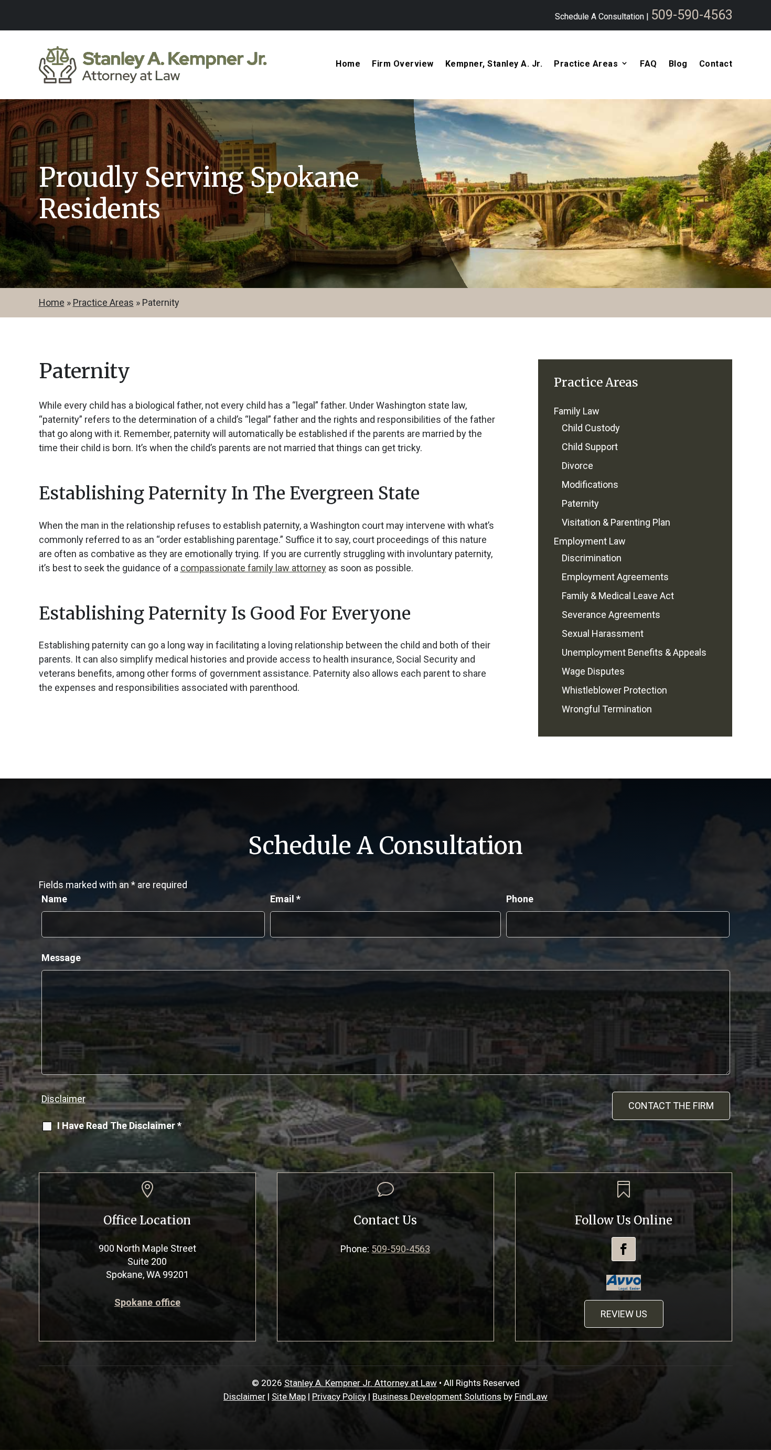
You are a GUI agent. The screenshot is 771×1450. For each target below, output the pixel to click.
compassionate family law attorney (253, 567)
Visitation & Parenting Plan (616, 522)
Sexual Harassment (603, 633)
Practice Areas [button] (586, 64)
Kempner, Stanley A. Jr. (494, 64)
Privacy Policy (339, 1396)
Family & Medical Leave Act (618, 595)
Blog (678, 64)
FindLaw (531, 1396)
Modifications (590, 484)
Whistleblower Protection (614, 690)
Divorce (577, 465)
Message (61, 957)
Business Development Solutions (436, 1396)
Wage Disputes (593, 671)
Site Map (289, 1396)
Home (348, 64)
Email (285, 898)
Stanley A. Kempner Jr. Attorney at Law (360, 1383)
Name (54, 898)
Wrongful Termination (607, 709)
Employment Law (590, 541)
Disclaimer (63, 1098)
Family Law (576, 411)
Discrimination (592, 557)
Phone (519, 898)
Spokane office (147, 1302)
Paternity (580, 503)
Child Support (590, 446)
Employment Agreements (615, 576)
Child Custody (591, 427)
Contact (716, 64)
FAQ (648, 64)
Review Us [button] (624, 1313)
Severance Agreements (611, 614)
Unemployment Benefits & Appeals (634, 652)
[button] (760, 1373)
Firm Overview (403, 64)
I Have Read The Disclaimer (119, 1125)
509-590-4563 (692, 15)
